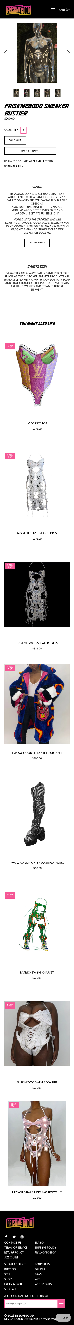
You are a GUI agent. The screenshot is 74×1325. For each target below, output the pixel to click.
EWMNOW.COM (50, 1319)
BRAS (38, 1274)
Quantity (11, 130)
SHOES (8, 1279)
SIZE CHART (11, 1257)
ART (37, 1279)
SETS (7, 1274)
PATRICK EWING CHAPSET (37, 972)
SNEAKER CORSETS (15, 1264)
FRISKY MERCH (13, 1284)
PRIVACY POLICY (45, 1252)
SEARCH (40, 1242)
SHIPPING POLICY (45, 1247)
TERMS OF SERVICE (15, 1247)
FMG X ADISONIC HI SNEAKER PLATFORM (37, 863)
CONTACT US (12, 1242)
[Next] (67, 52)
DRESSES (40, 1269)
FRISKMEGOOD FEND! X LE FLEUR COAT (37, 753)
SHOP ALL (10, 1289)
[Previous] (7, 52)
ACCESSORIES (43, 1284)
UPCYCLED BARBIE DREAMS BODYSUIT (37, 1192)
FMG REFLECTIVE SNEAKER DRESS (37, 533)
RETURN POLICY (14, 1252)
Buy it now (30, 151)
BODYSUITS (42, 1264)
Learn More (37, 242)
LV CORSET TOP (37, 423)
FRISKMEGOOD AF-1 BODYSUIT (37, 1082)
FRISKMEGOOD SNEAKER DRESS (37, 643)
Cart (64, 9)
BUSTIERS (10, 1269)
